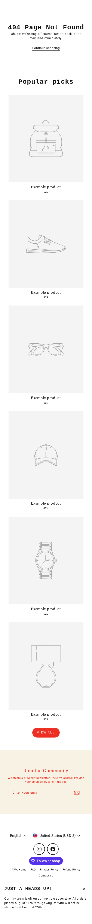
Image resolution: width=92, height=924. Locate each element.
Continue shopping (46, 48)
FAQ (33, 869)
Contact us (46, 875)
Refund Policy (71, 869)
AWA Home (19, 869)
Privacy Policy (49, 869)
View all (46, 732)
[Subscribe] (76, 792)
